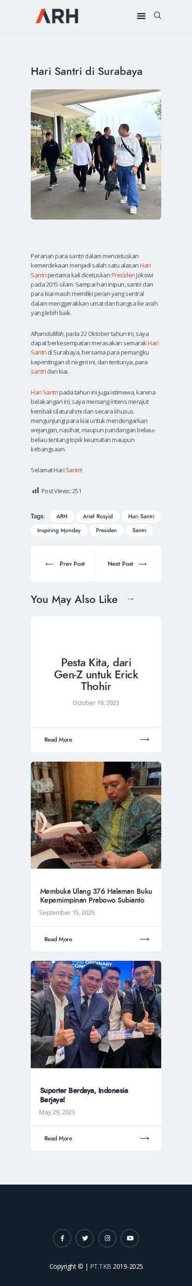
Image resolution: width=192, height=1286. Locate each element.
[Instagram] (107, 1238)
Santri (73, 470)
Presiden (123, 275)
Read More (58, 740)
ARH (62, 517)
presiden (106, 531)
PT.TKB (100, 1266)
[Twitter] (84, 1238)
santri (38, 371)
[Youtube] (130, 1238)
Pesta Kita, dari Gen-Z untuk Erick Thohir (96, 675)
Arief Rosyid (98, 517)
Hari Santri (44, 392)
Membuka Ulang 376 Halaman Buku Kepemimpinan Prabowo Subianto (96, 896)
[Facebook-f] (62, 1238)
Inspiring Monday (59, 531)
